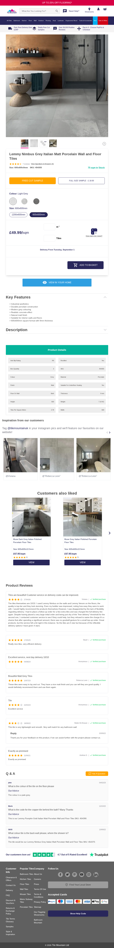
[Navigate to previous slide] (107, 432)
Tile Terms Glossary (10, 920)
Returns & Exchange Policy (10, 911)
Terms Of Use (40, 889)
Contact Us (11, 885)
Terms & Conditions (38, 895)
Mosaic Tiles (25, 894)
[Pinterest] (74, 874)
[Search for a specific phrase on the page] (57, 11)
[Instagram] (88, 874)
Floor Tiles (24, 884)
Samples (9, 926)
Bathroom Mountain (38, 921)
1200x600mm (18, 214)
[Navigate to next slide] (110, 432)
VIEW (31, 562)
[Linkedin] (95, 874)
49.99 (19, 232)
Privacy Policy (40, 902)
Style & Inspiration (10, 932)
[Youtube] (81, 874)
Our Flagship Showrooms (39, 913)
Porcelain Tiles (26, 907)
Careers (37, 879)
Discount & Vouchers (10, 901)
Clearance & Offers (11, 878)
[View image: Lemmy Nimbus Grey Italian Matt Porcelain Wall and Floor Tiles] (57, 85)
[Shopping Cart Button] (105, 9)
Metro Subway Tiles (26, 900)
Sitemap (37, 907)
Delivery (9, 890)
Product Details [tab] (57, 350)
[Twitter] (67, 874)
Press (36, 884)
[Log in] (98, 9)
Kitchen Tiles (25, 879)
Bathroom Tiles (26, 874)
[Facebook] (60, 874)
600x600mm (39, 214)
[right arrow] (104, 143)
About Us (38, 874)
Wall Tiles (24, 889)
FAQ (8, 895)
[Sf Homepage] (12, 11)
